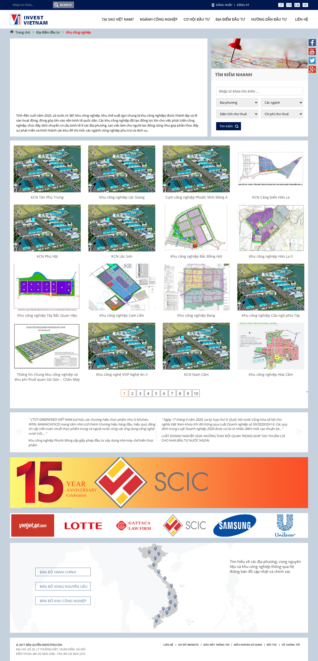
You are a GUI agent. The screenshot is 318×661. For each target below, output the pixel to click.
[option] (92, 431)
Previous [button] (19, 431)
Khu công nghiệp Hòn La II (271, 256)
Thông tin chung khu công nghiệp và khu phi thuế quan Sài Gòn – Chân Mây (47, 377)
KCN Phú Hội (47, 256)
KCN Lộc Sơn (121, 256)
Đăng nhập (224, 4)
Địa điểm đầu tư (48, 32)
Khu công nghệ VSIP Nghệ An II (122, 374)
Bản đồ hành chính (58, 572)
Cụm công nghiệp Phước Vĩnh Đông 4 (196, 197)
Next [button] (299, 431)
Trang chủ (22, 32)
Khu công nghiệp (78, 32)
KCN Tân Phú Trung (47, 197)
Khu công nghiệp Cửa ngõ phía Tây (271, 315)
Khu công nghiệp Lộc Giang (122, 197)
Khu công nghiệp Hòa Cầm (271, 374)
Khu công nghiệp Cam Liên (121, 315)
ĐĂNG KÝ (243, 4)
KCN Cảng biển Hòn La (271, 197)
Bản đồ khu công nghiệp (63, 600)
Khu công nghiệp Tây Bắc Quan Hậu (47, 315)
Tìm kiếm (226, 126)
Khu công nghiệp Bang (196, 315)
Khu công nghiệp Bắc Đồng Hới (196, 256)
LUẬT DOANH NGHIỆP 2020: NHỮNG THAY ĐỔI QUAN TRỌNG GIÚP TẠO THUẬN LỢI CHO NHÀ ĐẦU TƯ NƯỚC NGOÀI (223, 438)
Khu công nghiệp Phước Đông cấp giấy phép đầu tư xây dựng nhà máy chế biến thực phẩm (91, 442)
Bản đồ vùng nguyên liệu (63, 586)
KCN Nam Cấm (196, 374)
